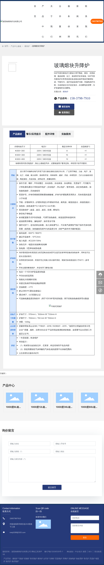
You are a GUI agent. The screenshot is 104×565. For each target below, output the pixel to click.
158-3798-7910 (80, 98)
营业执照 (97, 551)
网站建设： (71, 552)
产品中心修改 (16, 46)
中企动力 (78, 551)
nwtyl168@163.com (17, 532)
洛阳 (84, 551)
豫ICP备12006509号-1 (53, 551)
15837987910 (97, 21)
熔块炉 (27, 46)
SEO (90, 552)
